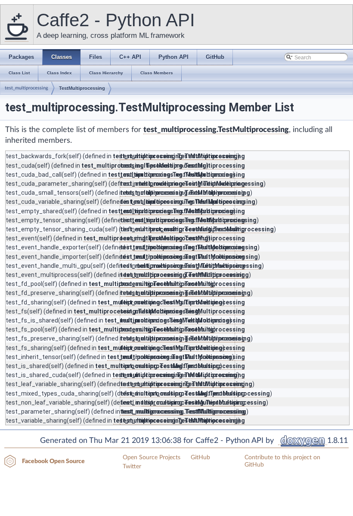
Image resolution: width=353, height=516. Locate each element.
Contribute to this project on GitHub (282, 461)
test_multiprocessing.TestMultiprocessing (216, 130)
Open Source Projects (151, 458)
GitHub (200, 458)
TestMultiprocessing (82, 88)
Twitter (132, 467)
